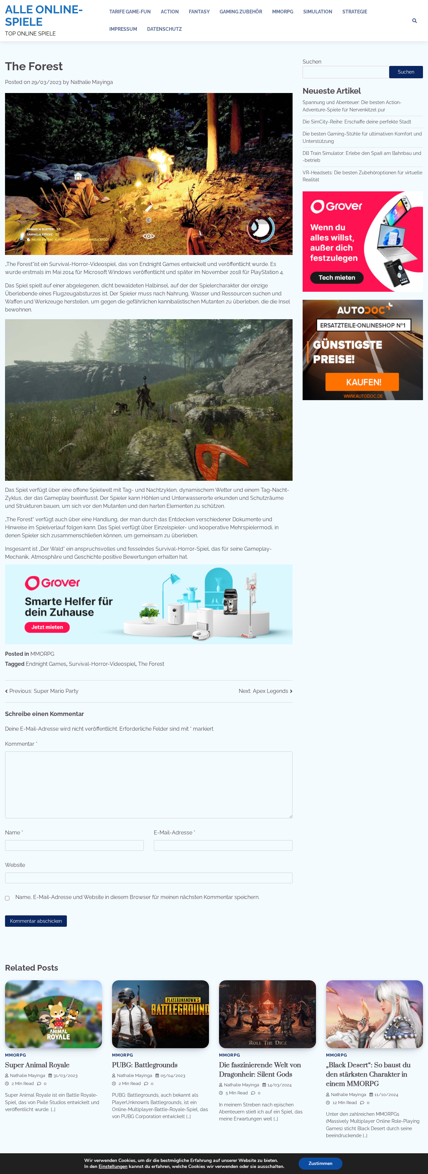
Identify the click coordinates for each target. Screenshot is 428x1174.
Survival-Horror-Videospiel (102, 664)
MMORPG (282, 11)
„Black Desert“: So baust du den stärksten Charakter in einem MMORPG (368, 1075)
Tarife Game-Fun (130, 11)
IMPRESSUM (123, 29)
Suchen (312, 62)
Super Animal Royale (37, 1065)
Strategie (354, 11)
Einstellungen (113, 1167)
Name (14, 832)
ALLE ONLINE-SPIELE (44, 15)
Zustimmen (320, 1163)
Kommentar (21, 744)
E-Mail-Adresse (174, 832)
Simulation (317, 11)
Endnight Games (46, 664)
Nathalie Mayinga (92, 82)
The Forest (151, 664)
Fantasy (199, 11)
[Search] (415, 21)
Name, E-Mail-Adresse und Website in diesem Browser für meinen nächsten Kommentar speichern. (137, 897)
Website (15, 865)
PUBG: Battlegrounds (145, 1065)
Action (170, 11)
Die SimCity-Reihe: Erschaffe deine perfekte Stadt (357, 121)
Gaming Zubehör (241, 11)
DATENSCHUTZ (164, 29)
